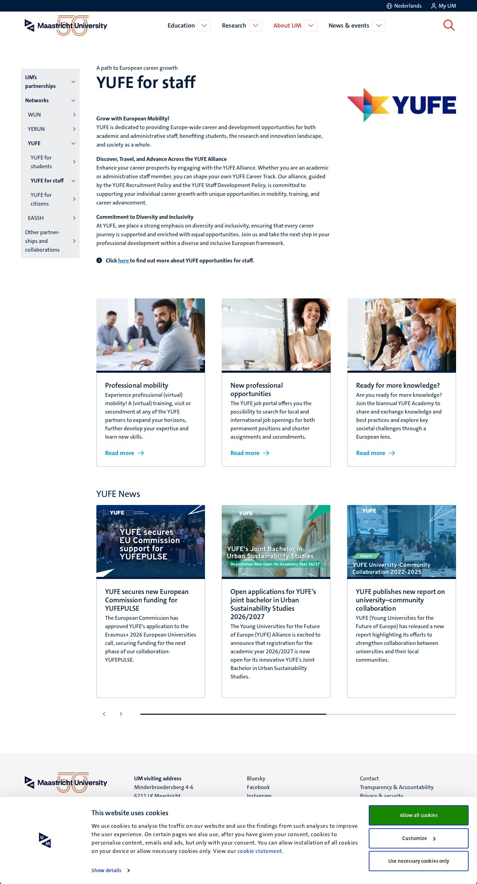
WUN (34, 114)
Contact (369, 778)
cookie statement (259, 851)
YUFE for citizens (41, 199)
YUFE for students (41, 162)
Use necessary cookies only (418, 860)
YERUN (36, 129)
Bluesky (256, 778)
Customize (414, 838)
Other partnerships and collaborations (42, 241)
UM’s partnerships (40, 82)
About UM (287, 25)
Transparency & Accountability (397, 787)
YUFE (34, 143)
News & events (349, 25)
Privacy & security (381, 796)
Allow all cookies (419, 815)
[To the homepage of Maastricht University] (66, 25)
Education (181, 25)
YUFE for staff (47, 180)
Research (234, 25)
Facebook (258, 787)
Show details (106, 870)
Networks (37, 100)
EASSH (36, 218)
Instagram (259, 796)
